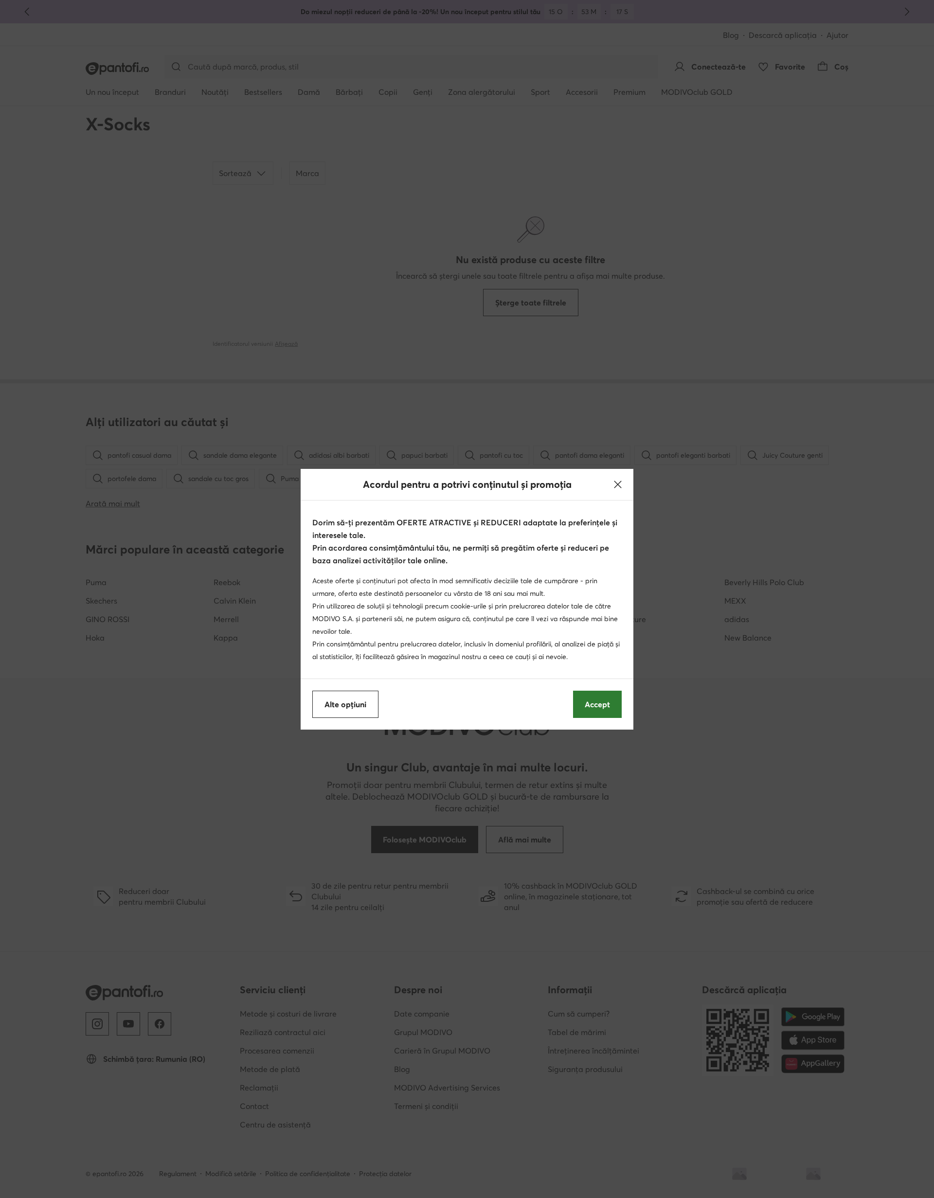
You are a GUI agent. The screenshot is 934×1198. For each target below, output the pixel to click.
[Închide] (617, 484)
